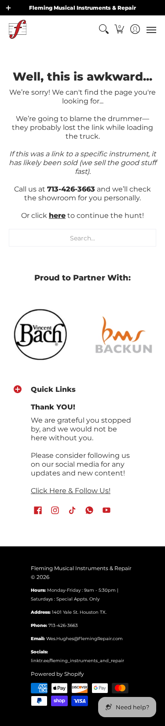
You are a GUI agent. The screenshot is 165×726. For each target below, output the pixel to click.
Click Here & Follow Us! (70, 490)
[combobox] (82, 238)
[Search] (103, 29)
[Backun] (124, 334)
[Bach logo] (41, 334)
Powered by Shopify (57, 674)
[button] (119, 29)
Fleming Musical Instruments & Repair (81, 568)
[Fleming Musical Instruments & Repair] (17, 29)
